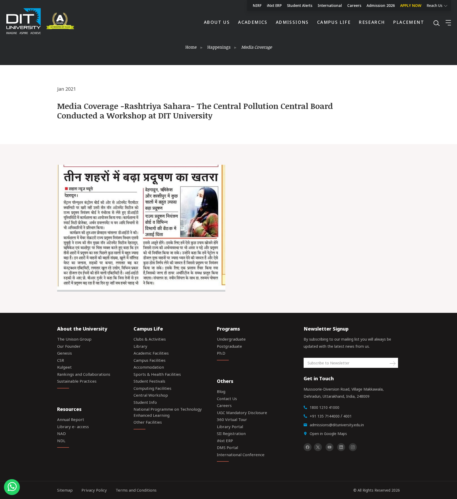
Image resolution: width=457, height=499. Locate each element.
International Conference (240, 454)
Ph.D (221, 353)
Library (140, 346)
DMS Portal (227, 447)
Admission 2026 (381, 5)
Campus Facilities (150, 360)
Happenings (219, 47)
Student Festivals (149, 381)
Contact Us (227, 398)
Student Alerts (299, 5)
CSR (60, 360)
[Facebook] (308, 447)
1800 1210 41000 (324, 407)
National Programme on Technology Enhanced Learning (168, 412)
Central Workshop (151, 395)
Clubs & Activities (150, 339)
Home (191, 47)
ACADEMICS (253, 22)
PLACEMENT (408, 22)
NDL (61, 440)
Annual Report (70, 419)
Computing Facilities (152, 388)
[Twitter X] (318, 447)
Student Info (145, 402)
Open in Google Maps (328, 433)
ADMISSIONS (292, 22)
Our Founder (69, 346)
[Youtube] (329, 447)
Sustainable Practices (77, 381)
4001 (347, 416)
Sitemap (65, 490)
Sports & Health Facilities (157, 374)
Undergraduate (231, 339)
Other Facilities (148, 422)
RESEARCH (372, 22)
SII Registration (231, 433)
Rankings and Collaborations (83, 374)
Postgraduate (229, 346)
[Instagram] (353, 447)
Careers (354, 5)
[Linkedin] (341, 447)
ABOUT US (217, 22)
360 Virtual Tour (232, 419)
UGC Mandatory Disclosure (242, 412)
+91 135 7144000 (325, 416)
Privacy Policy (94, 490)
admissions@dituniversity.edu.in (337, 424)
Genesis (64, 353)
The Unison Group (74, 339)
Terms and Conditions (136, 490)
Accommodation (149, 367)
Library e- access (73, 426)
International (330, 5)
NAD (61, 433)
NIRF (257, 5)
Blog (221, 391)
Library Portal (230, 426)
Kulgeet (64, 367)
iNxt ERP (274, 5)
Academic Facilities (151, 353)
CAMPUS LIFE (334, 22)
